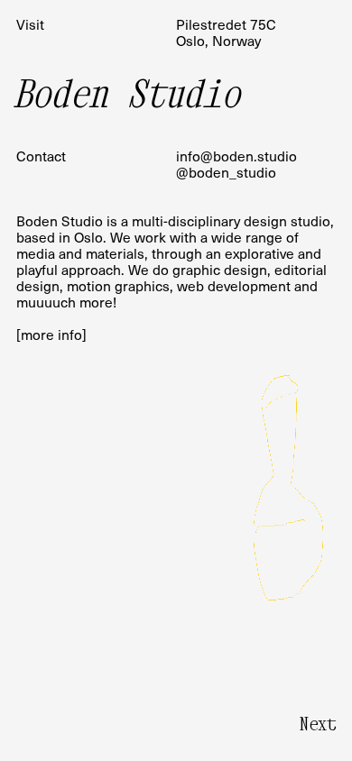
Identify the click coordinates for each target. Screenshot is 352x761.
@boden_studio (226, 171)
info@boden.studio (236, 155)
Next (318, 723)
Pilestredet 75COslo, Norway (226, 32)
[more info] (51, 334)
